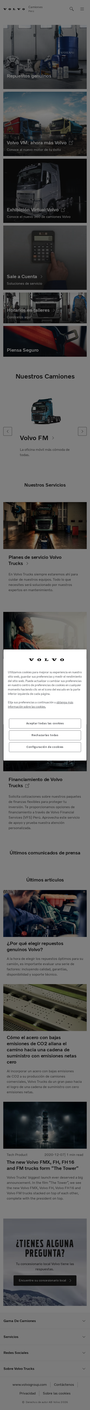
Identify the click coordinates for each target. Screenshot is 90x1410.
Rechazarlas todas (44, 735)
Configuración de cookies (45, 747)
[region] (45, 705)
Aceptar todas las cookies (45, 723)
